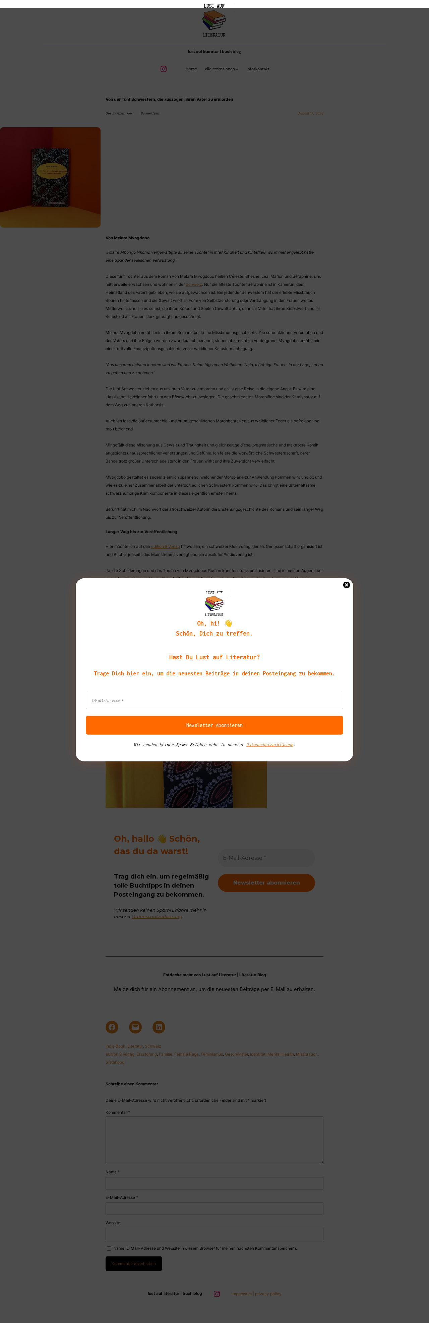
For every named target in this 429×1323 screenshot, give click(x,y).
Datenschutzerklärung (269, 744)
